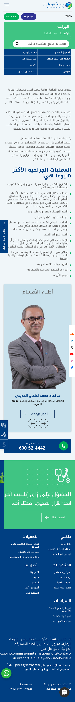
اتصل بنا (34, 572)
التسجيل (35, 582)
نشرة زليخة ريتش (62, 572)
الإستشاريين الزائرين (27, 72)
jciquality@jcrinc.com (27, 665)
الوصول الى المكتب (61, 554)
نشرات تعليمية (64, 582)
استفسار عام (32, 592)
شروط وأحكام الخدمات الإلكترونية (60, 609)
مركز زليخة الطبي (4, 244)
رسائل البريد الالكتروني (59, 549)
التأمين (33, 65)
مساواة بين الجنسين (28, 552)
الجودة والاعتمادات (62, 616)
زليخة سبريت (65, 577)
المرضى (66, 72)
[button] (64, 692)
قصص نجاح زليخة (62, 587)
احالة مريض (65, 544)
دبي (4, 223)
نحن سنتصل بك (29, 59)
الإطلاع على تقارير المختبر (58, 59)
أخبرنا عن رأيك (64, 65)
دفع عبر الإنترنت (29, 52)
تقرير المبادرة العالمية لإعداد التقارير (25, 545)
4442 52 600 (32, 448)
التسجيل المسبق (62, 52)
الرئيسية (64, 33)
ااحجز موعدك (39, 414)
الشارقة (4, 232)
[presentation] (32, 423)
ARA (14, 17)
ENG (8, 17)
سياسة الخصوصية (62, 621)
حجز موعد (29, 16)
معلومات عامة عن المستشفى (24, 557)
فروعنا (36, 577)
